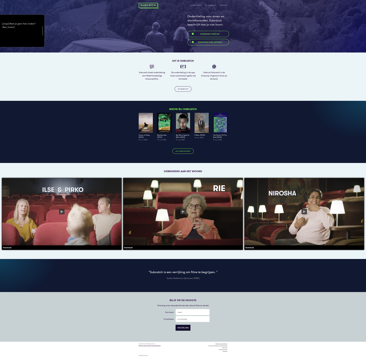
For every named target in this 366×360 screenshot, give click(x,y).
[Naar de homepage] (148, 6)
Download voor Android (210, 42)
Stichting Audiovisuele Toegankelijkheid (150, 345)
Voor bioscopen (223, 349)
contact (223, 5)
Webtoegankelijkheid (221, 344)
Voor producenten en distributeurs (218, 345)
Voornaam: (169, 312)
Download (7, 247)
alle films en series (183, 151)
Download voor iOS (209, 34)
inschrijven (183, 328)
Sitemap (225, 351)
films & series (196, 5)
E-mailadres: (169, 319)
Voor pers (224, 347)
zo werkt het (211, 5)
